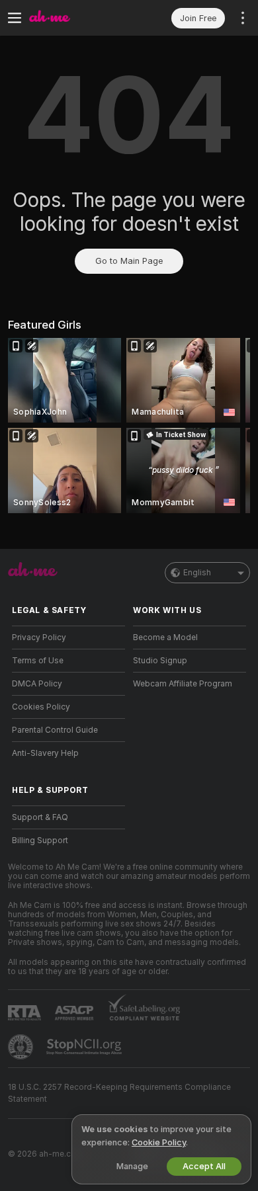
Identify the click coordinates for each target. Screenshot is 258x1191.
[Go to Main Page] (79, 18)
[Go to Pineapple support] (22, 1046)
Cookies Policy (41, 707)
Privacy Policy (39, 637)
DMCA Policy (37, 683)
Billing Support (40, 840)
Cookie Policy (159, 1142)
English (197, 572)
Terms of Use (38, 660)
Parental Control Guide (55, 730)
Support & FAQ (40, 817)
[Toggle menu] (14, 18)
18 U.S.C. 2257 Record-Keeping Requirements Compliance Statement (119, 1093)
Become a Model (165, 637)
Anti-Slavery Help (45, 753)
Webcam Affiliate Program (182, 683)
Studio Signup (160, 660)
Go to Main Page (129, 261)
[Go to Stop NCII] (85, 1047)
